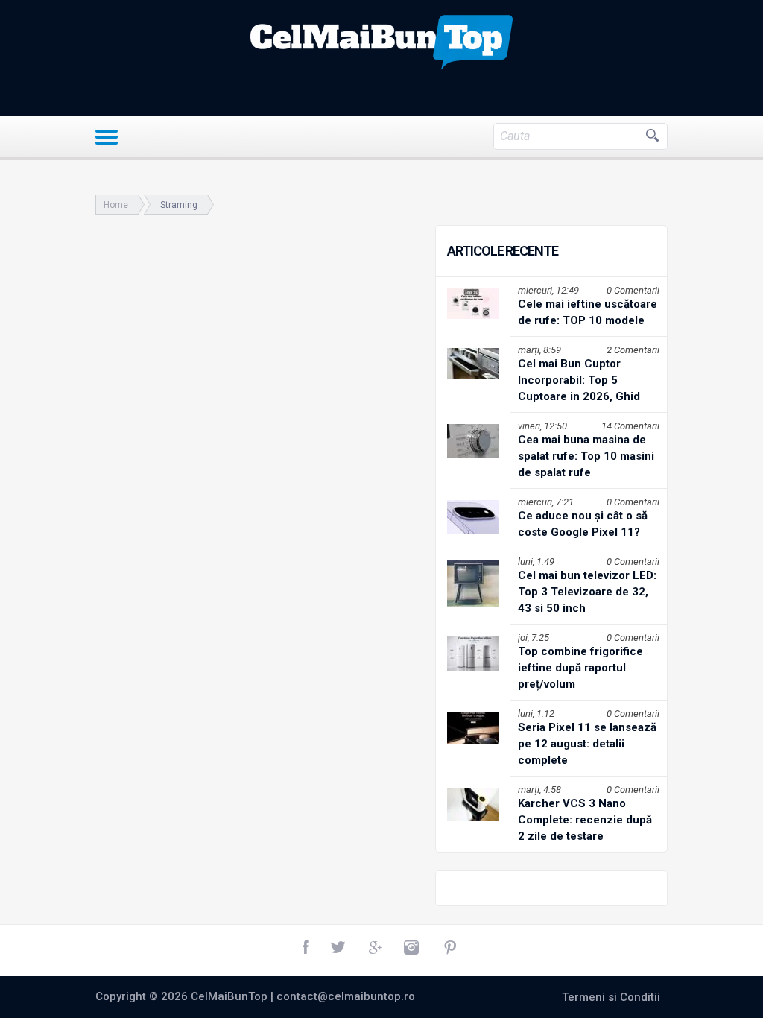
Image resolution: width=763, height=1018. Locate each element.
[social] (307, 948)
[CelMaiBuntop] (381, 42)
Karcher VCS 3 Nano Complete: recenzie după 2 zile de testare (585, 820)
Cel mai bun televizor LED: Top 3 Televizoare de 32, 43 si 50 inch (587, 592)
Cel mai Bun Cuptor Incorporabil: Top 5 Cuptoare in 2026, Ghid (579, 380)
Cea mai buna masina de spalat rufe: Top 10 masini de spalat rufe (586, 456)
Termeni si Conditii (611, 997)
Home (116, 205)
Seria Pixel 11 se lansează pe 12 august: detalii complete (587, 744)
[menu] (106, 137)
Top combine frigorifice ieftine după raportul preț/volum (580, 668)
